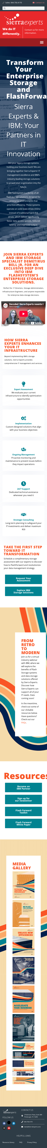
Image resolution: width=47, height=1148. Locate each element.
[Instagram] (4, 1128)
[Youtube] (9, 1128)
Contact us (30, 29)
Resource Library (8, 1142)
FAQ (20, 1142)
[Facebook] (4, 1123)
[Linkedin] (13, 1123)
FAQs (23, 722)
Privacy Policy (32, 1142)
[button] (41, 42)
